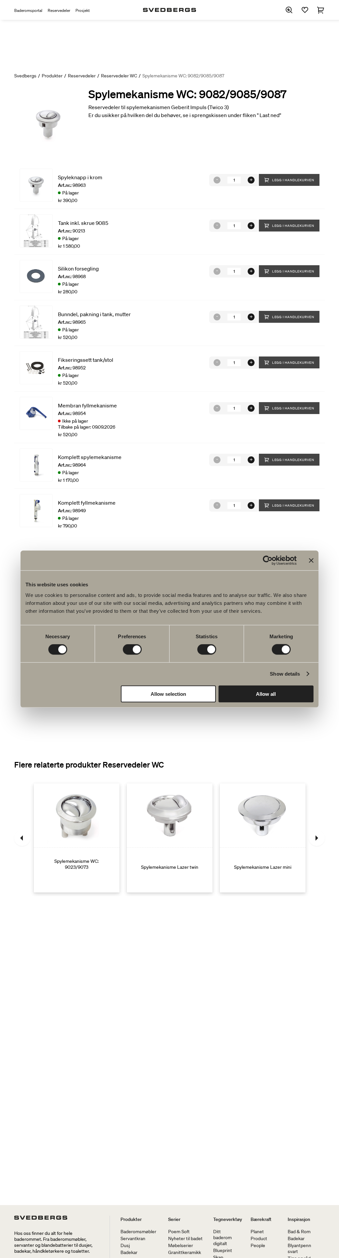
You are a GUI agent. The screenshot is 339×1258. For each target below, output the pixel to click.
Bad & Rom (299, 1232)
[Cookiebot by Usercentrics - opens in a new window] (268, 561)
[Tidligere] (22, 838)
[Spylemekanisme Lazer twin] (170, 838)
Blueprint (222, 1250)
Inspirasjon (299, 1219)
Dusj (125, 1245)
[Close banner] (311, 560)
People (258, 1245)
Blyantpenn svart (299, 1248)
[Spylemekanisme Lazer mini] (263, 838)
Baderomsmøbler (138, 1232)
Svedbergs (25, 76)
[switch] (132, 649)
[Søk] (289, 10)
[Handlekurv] (321, 10)
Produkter (52, 76)
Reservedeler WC (119, 76)
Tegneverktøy (227, 1219)
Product (259, 1238)
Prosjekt (82, 10)
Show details (285, 674)
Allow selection (168, 693)
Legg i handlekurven (293, 180)
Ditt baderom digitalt (222, 1237)
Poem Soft (179, 1232)
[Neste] (317, 838)
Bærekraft (261, 1219)
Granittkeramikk (184, 1252)
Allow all (266, 693)
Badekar (129, 1252)
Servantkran (133, 1238)
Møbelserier (180, 1245)
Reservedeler (59, 10)
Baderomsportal (28, 10)
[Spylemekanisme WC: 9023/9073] (77, 838)
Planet (257, 1232)
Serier (174, 1219)
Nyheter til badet (185, 1238)
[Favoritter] (305, 10)
